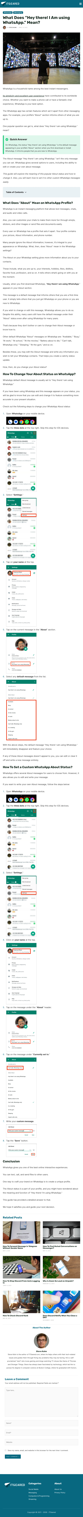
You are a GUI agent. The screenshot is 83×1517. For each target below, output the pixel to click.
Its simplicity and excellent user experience (23, 96)
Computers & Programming (39, 1496)
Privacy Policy (59, 1493)
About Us (58, 1489)
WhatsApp (8, 12)
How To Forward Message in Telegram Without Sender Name (20, 1247)
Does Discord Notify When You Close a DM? (60, 1317)
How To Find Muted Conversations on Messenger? (60, 1247)
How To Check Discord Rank (15, 1316)
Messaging (18, 12)
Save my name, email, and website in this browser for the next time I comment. (38, 1450)
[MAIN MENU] (80, 3)
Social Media (33, 1489)
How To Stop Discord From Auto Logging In (21, 1282)
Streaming (32, 1499)
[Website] (41, 1443)
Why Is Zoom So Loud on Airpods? (58, 1281)
